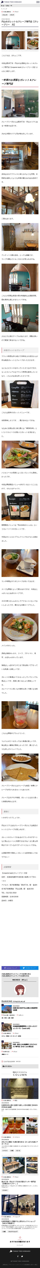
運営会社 (5, 1264)
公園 (9, 1017)
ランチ (12, 14)
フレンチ (5, 14)
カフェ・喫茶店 (5, 1036)
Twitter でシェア (30, 968)
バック (5, 8)
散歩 (13, 1017)
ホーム (2, 5)
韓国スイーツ (5, 1054)
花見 (6, 1017)
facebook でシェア (11, 968)
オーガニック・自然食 (16, 1036)
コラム (7, 5)
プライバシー (12, 1264)
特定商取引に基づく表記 (31, 1264)
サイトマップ (20, 1264)
